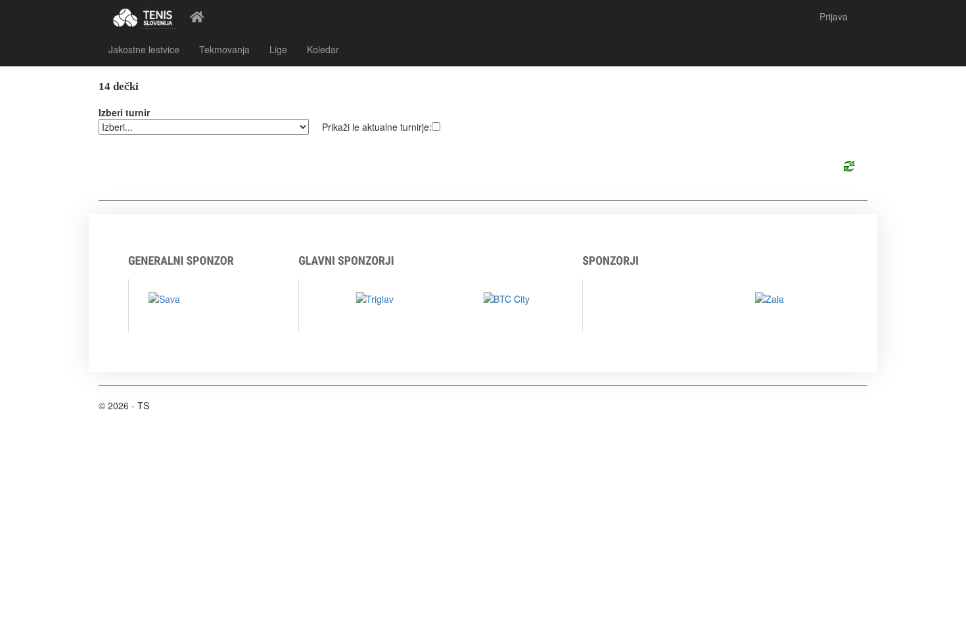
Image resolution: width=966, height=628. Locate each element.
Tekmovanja (224, 49)
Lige (278, 49)
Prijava (833, 16)
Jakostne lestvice (143, 49)
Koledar (323, 49)
